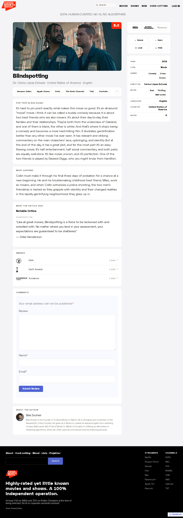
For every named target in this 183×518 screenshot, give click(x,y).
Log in (176, 6)
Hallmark (169, 484)
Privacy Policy (16, 508)
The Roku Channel (75, 92)
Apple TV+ (150, 484)
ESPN (167, 458)
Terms (8, 508)
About (9, 453)
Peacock (149, 489)
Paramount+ (150, 480)
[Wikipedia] (162, 27)
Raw (152, 90)
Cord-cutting (159, 6)
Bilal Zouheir (37, 103)
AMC (167, 480)
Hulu (147, 471)
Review (23, 311)
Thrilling (162, 90)
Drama (162, 78)
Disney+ (148, 466)
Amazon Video (24, 92)
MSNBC (169, 471)
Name (23, 355)
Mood (36, 453)
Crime (163, 73)
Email (23, 371)
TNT (167, 489)
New (144, 6)
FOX (167, 466)
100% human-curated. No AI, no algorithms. (93, 14)
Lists (44, 453)
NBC (167, 462)
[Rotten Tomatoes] (149, 27)
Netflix (148, 458)
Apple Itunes (43, 92)
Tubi (91, 92)
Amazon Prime (152, 462)
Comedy (152, 73)
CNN (167, 475)
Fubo (57, 92)
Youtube (103, 92)
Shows (135, 6)
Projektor (54, 453)
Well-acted (160, 95)
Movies (123, 6)
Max (147, 475)
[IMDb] (135, 27)
